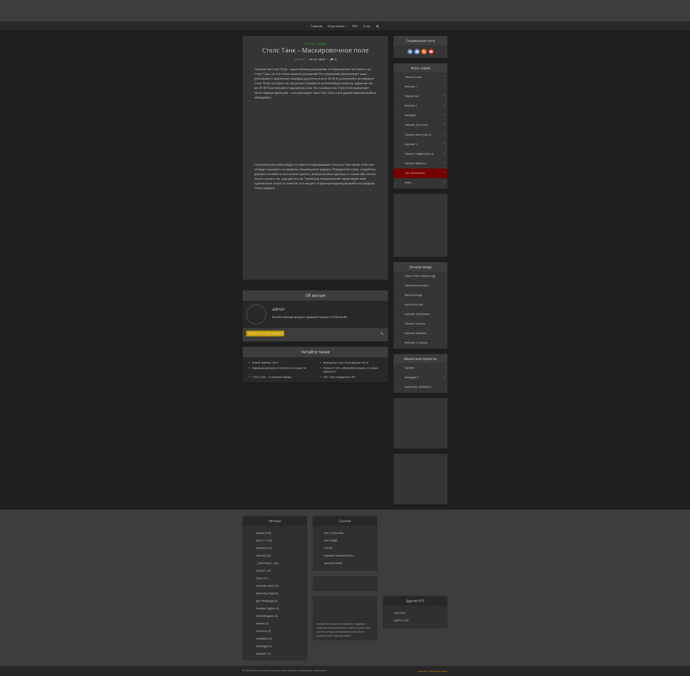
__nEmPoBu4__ (264, 563)
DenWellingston (265, 616)
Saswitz (260, 533)
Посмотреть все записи (265, 333)
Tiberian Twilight (315, 44)
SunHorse (261, 631)
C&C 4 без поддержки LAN (339, 377)
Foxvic (259, 578)
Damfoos (261, 548)
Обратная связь (438, 671)
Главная (316, 26)
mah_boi (261, 555)
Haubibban (262, 638)
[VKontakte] (410, 51)
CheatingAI (262, 646)
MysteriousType (265, 593)
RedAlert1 (261, 653)
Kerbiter (260, 623)
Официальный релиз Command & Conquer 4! (279, 368)
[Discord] (417, 51)
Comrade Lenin (264, 585)
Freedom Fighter (265, 608)
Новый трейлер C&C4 (265, 362)
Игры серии (336, 26)
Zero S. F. (261, 540)
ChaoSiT (260, 570)
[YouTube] (431, 51)
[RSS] (424, 51)
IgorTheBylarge (265, 601)
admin (321, 59)
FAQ (355, 26)
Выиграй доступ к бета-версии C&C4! (345, 362)
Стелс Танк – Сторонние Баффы (271, 377)
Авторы (422, 671)
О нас (367, 26)
